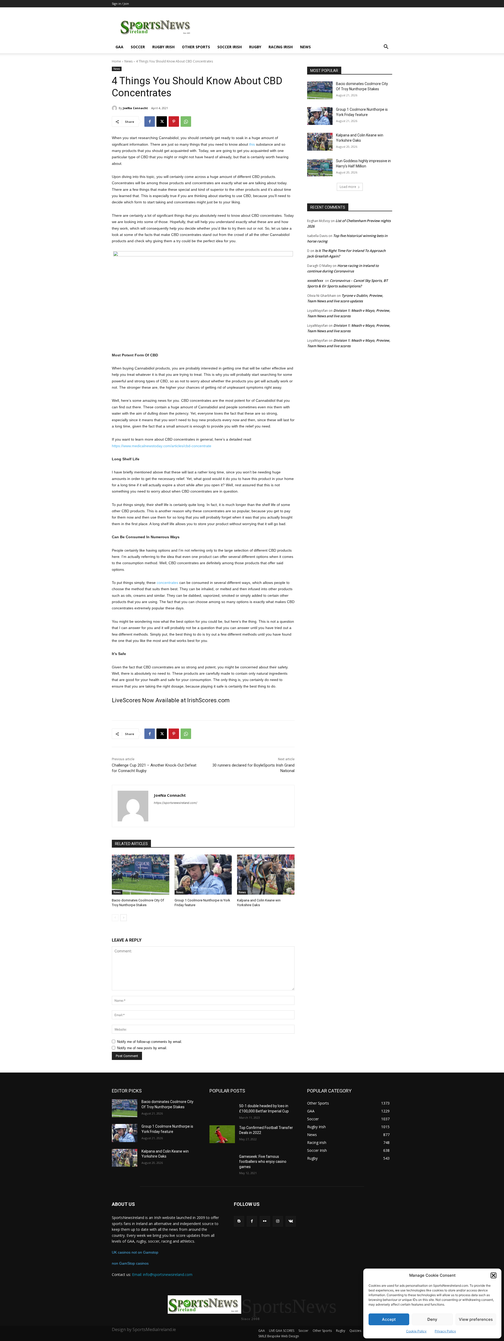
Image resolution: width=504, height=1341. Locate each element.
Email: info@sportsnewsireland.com (162, 1274)
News (305, 46)
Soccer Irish (229, 46)
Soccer (138, 46)
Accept (389, 1319)
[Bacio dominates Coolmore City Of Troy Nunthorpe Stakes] (140, 874)
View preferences (476, 1319)
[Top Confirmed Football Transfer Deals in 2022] (222, 1134)
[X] (161, 121)
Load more (348, 186)
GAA (119, 46)
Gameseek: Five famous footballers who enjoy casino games (262, 1161)
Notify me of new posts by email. (142, 1048)
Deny (432, 1319)
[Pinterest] (174, 121)
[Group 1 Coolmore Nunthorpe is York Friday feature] (203, 874)
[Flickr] (265, 1221)
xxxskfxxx (315, 280)
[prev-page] (115, 917)
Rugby (255, 46)
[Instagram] (278, 1221)
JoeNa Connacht (135, 108)
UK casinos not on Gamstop (135, 1252)
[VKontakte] (291, 1221)
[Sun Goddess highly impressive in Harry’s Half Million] (320, 167)
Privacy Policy (445, 1331)
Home (116, 61)
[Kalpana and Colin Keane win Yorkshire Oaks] (266, 874)
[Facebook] (149, 121)
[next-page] (123, 917)
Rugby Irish (163, 46)
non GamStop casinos (130, 1263)
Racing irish (281, 46)
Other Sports (196, 46)
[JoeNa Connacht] (115, 108)
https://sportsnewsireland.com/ (175, 803)
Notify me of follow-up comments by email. (149, 1042)
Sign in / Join (120, 4)
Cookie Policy (416, 1331)
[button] (493, 1275)
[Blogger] (239, 1221)
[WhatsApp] (186, 121)
